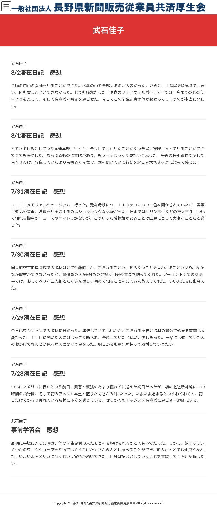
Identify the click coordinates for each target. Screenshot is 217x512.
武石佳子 (19, 63)
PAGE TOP (206, 491)
